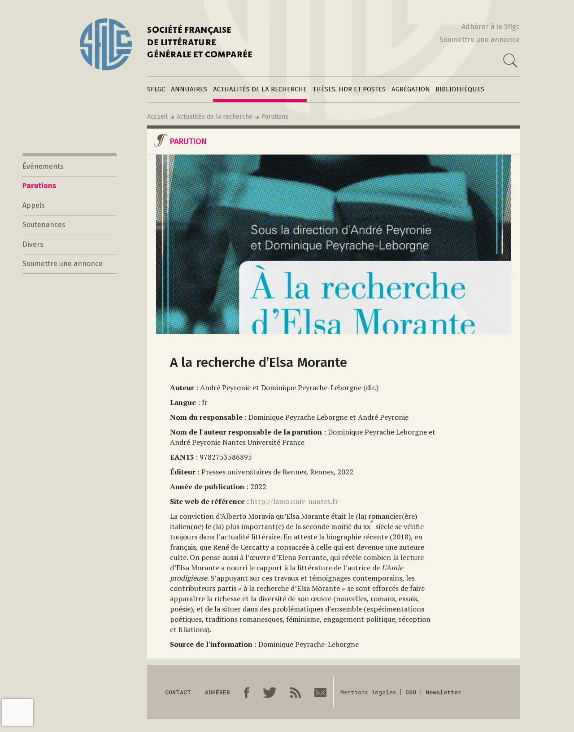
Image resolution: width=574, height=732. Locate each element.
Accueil (157, 117)
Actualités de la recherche (260, 89)
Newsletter (443, 692)
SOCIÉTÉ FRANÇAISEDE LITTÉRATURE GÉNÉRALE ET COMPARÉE (199, 43)
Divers (32, 244)
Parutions (274, 117)
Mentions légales (368, 692)
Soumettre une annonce (479, 39)
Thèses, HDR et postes (349, 89)
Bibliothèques (459, 89)
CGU (410, 692)
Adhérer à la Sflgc (490, 26)
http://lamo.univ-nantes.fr (294, 501)
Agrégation (410, 89)
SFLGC (156, 89)
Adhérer (217, 692)
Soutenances (43, 224)
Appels (33, 205)
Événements (43, 166)
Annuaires (189, 89)
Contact (178, 692)
